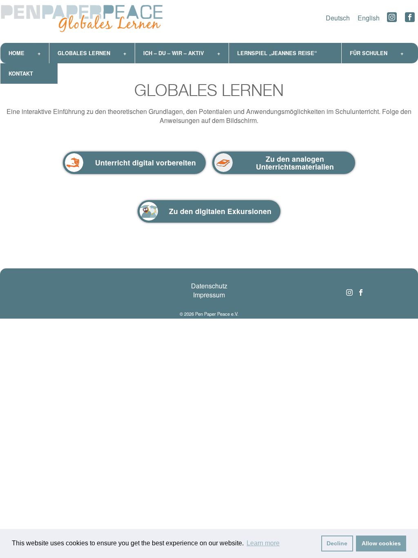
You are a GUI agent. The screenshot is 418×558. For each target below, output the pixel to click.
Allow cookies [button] (381, 543)
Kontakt (21, 73)
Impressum (209, 294)
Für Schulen (368, 53)
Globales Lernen (84, 53)
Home (16, 53)
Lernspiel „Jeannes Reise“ (277, 53)
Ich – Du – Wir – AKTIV (173, 53)
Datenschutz (209, 285)
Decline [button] (337, 543)
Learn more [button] (263, 543)
